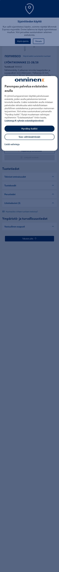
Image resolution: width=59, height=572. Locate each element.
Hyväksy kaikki (29, 129)
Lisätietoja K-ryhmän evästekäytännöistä (24, 121)
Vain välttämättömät (29, 137)
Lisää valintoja (12, 144)
